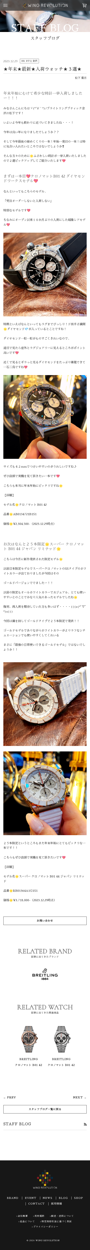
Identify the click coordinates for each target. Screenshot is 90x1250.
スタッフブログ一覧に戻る (45, 1109)
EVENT (30, 1198)
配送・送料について (62, 1216)
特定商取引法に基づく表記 (57, 1221)
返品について (27, 1221)
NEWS (47, 1198)
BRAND (12, 1198)
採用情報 (56, 1203)
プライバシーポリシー (45, 1227)
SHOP (78, 1198)
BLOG (63, 1198)
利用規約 (40, 1216)
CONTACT (36, 1203)
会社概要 (23, 1216)
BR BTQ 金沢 (29, 61)
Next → (80, 1097)
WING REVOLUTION (48, 1240)
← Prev (9, 1097)
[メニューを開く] (9, 5)
